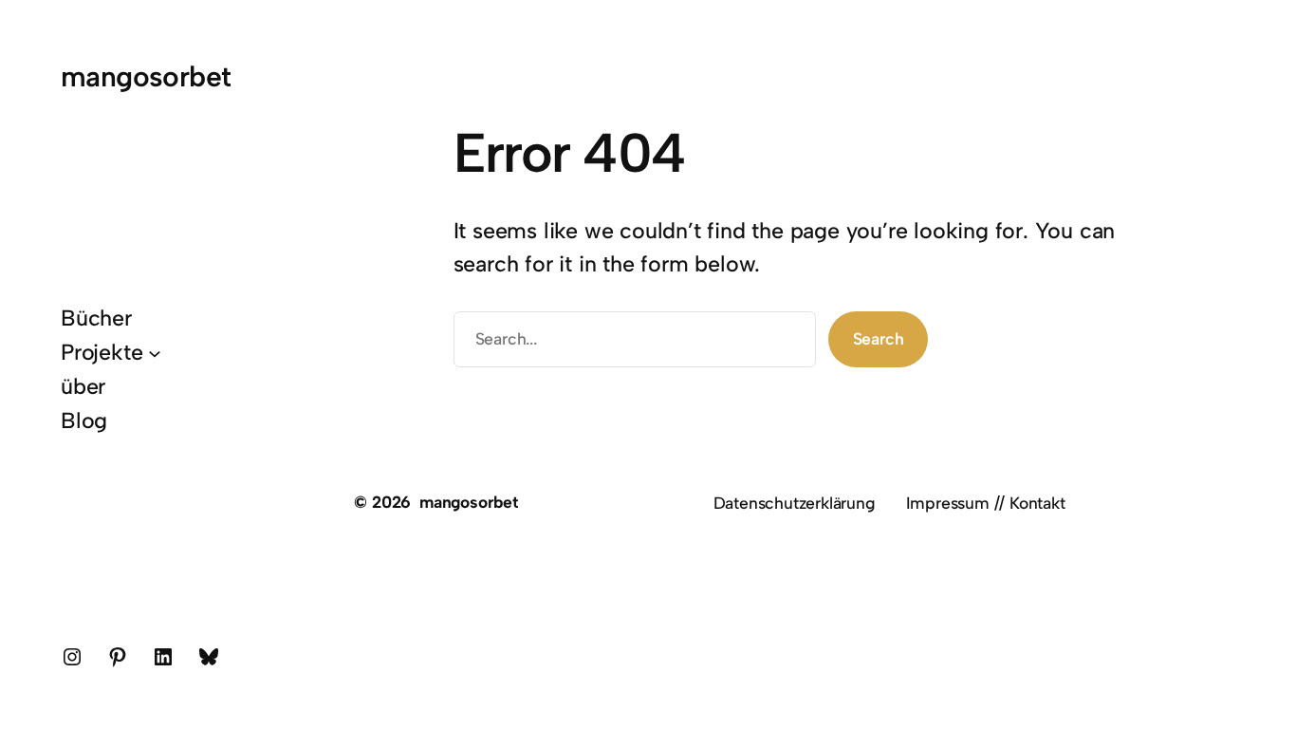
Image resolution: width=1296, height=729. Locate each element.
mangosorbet (146, 76)
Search (878, 338)
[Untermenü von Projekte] (154, 352)
